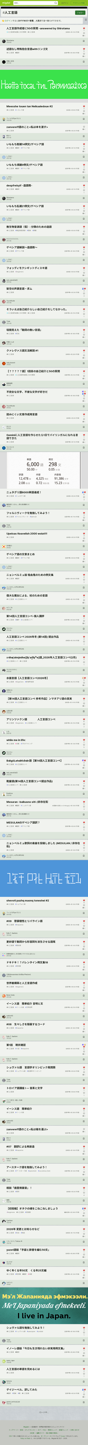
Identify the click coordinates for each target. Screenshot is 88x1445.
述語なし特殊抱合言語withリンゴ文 (27, 49)
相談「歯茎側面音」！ (19, 1187)
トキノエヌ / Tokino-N (14, 1241)
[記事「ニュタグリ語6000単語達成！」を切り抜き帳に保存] (84, 505)
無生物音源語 (20, 230)
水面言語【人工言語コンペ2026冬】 (27, 678)
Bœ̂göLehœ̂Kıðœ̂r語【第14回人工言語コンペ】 (34, 760)
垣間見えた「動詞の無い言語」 (24, 329)
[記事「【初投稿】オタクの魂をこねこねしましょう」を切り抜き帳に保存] (84, 1221)
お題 (17, 744)
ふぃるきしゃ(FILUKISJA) (15, 587)
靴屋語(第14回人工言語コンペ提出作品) (29, 781)
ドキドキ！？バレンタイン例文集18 (27, 962)
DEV (10, 1436)
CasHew (9, 1220)
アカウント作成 (79, 3)
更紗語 (18, 945)
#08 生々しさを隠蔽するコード (25, 1024)
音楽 (29, 230)
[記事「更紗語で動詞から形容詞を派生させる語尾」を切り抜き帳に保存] (84, 954)
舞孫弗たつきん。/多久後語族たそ (18, 504)
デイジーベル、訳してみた (21, 1389)
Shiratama (10, 40)
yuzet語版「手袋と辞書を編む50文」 (28, 1249)
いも (7, 731)
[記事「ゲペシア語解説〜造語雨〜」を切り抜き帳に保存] (84, 260)
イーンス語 (19, 1007)
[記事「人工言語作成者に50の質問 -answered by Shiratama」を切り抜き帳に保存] (84, 41)
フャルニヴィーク (21, 517)
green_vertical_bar (13, 1402)
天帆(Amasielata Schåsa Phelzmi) (18, 974)
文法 (17, 333)
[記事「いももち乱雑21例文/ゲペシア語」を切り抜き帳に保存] (84, 219)
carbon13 (9, 1016)
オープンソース (46, 1436)
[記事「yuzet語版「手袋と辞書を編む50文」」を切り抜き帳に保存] (84, 1262)
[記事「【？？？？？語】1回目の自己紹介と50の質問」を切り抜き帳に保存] (84, 384)
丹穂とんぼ (10, 342)
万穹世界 (28, 1007)
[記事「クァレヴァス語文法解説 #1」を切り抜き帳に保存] (84, 363)
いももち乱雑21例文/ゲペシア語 (25, 206)
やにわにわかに (11, 669)
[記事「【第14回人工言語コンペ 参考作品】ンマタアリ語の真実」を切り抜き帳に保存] (84, 711)
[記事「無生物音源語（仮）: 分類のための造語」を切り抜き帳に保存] (84, 239)
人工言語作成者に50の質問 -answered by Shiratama (38, 28)
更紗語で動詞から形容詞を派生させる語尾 (30, 941)
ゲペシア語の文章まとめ (20, 554)
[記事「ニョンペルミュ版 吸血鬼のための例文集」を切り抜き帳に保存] (84, 587)
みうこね (9, 607)
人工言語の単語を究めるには (23, 1369)
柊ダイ (8, 136)
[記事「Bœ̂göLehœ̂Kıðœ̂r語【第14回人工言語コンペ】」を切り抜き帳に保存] (84, 773)
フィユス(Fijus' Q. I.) (13, 118)
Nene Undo (10, 995)
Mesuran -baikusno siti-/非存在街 (27, 801)
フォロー (80, 13)
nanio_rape (10, 1360)
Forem (63, 1436)
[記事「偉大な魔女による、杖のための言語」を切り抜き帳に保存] (84, 608)
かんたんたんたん (12, 239)
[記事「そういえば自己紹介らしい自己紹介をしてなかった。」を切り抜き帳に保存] (84, 322)
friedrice (9, 793)
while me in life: (16, 740)
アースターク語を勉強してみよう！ (26, 1167)
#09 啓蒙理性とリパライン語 (24, 921)
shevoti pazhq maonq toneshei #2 (27, 900)
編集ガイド (40, 1433)
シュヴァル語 (20, 1071)
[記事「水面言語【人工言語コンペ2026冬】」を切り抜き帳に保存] (84, 691)
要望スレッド (63, 1430)
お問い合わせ (74, 1430)
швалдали (31, 1331)
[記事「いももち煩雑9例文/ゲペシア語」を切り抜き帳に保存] (84, 177)
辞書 (34, 230)
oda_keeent (10, 363)
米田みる (9, 690)
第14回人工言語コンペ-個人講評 (25, 616)
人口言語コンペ (26, 620)
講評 (17, 620)
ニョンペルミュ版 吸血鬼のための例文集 (29, 574)
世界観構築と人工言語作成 (21, 983)
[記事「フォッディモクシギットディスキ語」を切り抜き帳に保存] (84, 281)
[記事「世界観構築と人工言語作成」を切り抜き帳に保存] (84, 995)
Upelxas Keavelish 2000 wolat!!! (26, 533)
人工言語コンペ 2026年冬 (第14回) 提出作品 (32, 636)
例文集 (18, 966)
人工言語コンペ (21, 599)
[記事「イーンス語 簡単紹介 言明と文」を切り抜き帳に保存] (84, 1016)
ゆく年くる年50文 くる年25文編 (26, 1270)
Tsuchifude (10, 301)
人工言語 (31, 32)
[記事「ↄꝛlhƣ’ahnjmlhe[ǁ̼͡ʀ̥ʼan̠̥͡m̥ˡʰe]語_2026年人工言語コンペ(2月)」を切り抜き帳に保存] (84, 670)
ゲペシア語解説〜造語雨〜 (21, 247)
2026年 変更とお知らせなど (22, 1229)
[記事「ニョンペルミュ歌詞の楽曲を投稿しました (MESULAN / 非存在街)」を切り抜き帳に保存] (84, 856)
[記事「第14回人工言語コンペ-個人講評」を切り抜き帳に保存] (84, 629)
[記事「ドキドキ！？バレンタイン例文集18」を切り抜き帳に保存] (84, 975)
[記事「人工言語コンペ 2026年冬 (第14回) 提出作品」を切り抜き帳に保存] (84, 649)
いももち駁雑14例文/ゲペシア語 (25, 144)
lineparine (19, 925)
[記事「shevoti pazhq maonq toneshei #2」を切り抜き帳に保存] (84, 913)
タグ (39, 1430)
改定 (23, 1233)
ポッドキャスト (30, 1430)
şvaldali (40, 1331)
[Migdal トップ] (6, 3)
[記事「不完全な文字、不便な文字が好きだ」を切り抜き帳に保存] (84, 406)
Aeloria (9, 1381)
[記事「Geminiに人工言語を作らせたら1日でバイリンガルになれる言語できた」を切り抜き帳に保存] (84, 447)
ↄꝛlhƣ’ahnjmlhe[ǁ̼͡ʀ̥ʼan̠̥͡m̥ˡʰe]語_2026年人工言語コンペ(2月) (41, 657)
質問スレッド (52, 1430)
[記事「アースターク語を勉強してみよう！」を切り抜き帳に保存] (84, 1180)
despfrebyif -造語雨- (19, 185)
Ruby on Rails (25, 1438)
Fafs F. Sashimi (11, 933)
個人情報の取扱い (52, 1433)
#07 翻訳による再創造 (20, 1146)
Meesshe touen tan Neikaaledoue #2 (29, 106)
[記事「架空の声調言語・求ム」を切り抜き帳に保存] (84, 301)
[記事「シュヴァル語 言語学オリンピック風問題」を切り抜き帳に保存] (84, 1080)
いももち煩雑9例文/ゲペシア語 (24, 164)
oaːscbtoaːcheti (44, 1171)
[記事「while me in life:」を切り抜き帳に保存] (84, 753)
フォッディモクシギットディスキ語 (26, 268)
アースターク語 (21, 1171)
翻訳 (17, 53)
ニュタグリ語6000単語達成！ (24, 492)
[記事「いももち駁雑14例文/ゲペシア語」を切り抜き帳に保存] (84, 157)
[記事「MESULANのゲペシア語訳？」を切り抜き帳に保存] (84, 835)
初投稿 (28, 1212)
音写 (17, 1191)
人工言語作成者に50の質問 (16, 32)
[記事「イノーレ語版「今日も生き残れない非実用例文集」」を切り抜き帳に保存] (84, 1361)
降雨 (7, 1200)
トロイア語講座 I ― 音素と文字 (24, 1088)
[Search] (56, 3)
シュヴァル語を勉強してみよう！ (25, 1327)
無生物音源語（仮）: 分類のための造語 (29, 226)
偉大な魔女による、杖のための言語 (27, 595)
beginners (19, 272)
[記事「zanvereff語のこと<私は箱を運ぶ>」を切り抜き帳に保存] (84, 1138)
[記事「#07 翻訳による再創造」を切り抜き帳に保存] (84, 1159)
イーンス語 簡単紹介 (19, 1108)
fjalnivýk (33, 517)
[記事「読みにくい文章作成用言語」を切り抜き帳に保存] (84, 427)
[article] (44, 102)
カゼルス (9, 1282)
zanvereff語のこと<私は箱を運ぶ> (27, 1129)
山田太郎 (9, 711)
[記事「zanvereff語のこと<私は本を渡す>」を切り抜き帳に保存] (84, 136)
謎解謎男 (9, 383)
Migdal (26, 1427)
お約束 (32, 1433)
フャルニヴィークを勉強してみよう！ (28, 513)
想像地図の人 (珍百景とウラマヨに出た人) (20, 954)
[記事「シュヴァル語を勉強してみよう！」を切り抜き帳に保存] (84, 1340)
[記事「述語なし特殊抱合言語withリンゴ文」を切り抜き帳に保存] (84, 62)
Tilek (8, 321)
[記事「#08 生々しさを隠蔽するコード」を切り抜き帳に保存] (84, 1037)
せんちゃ (9, 628)
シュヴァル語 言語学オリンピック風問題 (30, 1067)
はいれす (9, 1262)
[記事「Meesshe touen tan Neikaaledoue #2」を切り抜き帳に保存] (84, 119)
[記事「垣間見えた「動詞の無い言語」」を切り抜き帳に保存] (84, 342)
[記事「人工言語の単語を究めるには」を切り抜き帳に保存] (84, 1381)
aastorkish (32, 1171)
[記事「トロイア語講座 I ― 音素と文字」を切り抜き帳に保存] (84, 1101)
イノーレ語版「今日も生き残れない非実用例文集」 (36, 1348)
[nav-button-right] (86, 20)
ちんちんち (10, 447)
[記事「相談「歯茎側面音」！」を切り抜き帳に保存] (84, 1200)
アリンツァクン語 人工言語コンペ (30, 719)
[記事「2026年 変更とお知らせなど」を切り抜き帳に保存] (84, 1242)
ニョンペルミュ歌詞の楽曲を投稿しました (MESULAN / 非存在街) (43, 845)
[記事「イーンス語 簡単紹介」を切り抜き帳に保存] (84, 1121)
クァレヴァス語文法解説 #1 (22, 350)
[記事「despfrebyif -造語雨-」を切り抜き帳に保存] (84, 198)
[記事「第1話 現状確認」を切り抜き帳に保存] (84, 1059)
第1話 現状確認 (16, 1045)
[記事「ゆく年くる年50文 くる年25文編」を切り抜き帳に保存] (84, 1283)
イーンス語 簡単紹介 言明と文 (24, 1003)
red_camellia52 (12, 280)
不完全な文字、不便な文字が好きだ (27, 391)
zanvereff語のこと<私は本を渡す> (27, 127)
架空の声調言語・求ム (19, 288)
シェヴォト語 (20, 904)
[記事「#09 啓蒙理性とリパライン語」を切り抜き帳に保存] (84, 934)
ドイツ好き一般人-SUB (14, 1100)
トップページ (13, 1430)
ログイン (64, 3)
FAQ (44, 1430)
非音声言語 (29, 682)
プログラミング (26, 744)
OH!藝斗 (9, 546)
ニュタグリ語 (20, 496)
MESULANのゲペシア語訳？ (23, 822)
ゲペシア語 (25, 148)
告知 (21, 1430)
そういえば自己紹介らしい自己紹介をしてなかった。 (37, 309)
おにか (8, 426)
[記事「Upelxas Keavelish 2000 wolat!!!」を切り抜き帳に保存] (84, 546)
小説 (17, 1049)
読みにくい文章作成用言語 (21, 414)
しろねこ (9, 156)
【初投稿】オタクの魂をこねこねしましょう (32, 1208)
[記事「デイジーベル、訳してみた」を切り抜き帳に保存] (84, 1402)
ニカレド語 (19, 110)
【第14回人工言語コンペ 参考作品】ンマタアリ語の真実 (39, 698)
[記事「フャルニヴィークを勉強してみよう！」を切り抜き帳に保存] (84, 525)
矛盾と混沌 (10, 61)
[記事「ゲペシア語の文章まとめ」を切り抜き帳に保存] (84, 567)
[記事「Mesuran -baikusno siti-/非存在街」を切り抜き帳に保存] (84, 814)
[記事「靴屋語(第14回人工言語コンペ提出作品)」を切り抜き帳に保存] (84, 794)
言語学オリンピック (34, 1071)
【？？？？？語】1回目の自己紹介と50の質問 (33, 371)
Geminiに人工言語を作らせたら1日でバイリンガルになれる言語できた (42, 437)
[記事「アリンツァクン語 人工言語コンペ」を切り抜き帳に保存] (84, 732)
